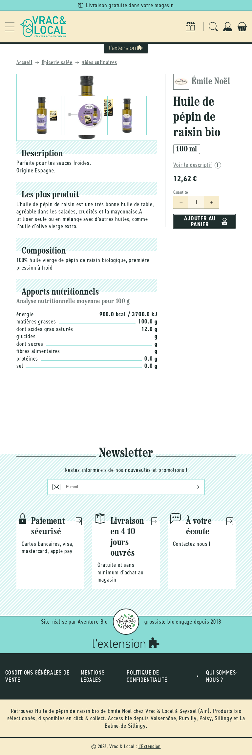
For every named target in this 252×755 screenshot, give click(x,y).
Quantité (180, 192)
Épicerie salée (57, 62)
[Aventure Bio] (126, 622)
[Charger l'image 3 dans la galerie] (127, 115)
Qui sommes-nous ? (222, 676)
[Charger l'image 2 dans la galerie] (84, 115)
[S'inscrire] (192, 487)
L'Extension (149, 746)
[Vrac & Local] (43, 26)
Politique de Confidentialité (147, 676)
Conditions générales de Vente (37, 676)
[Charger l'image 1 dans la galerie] (41, 115)
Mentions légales (92, 676)
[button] (9, 26)
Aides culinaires (99, 62)
